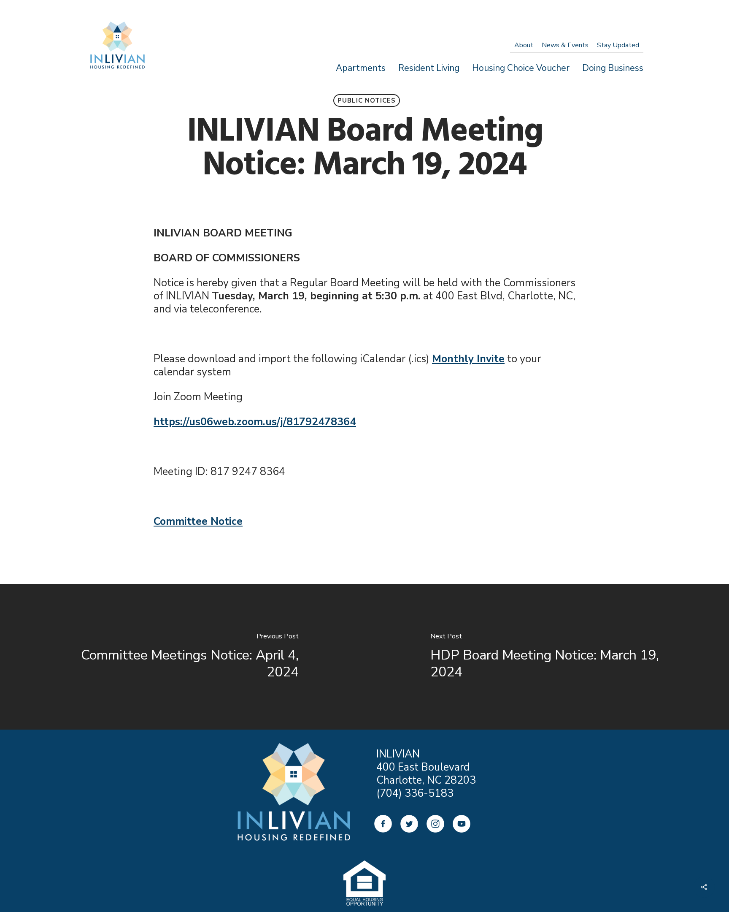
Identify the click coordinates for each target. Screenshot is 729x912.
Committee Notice (198, 521)
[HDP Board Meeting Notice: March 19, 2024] (546, 657)
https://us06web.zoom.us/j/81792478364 (255, 422)
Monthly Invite (468, 359)
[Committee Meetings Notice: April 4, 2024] (182, 657)
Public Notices (367, 100)
